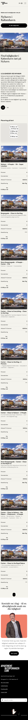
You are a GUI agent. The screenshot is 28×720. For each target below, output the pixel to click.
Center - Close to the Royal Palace (13, 563)
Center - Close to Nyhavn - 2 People (13, 413)
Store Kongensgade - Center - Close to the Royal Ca (13, 462)
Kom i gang (14, 653)
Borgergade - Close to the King (12, 213)
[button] (24, 154)
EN (20, 3)
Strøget (10, 88)
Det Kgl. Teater (19, 88)
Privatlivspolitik (4, 689)
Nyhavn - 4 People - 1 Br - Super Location (12, 165)
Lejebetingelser (4, 685)
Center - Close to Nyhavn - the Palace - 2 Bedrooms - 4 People (12, 513)
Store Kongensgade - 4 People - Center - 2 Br (12, 263)
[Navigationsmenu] (25, 3)
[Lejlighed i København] (4, 3)
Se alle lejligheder (14, 25)
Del (8, 107)
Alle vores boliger (5, 682)
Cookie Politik (4, 692)
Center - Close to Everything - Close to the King (14, 312)
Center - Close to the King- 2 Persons (11, 363)
